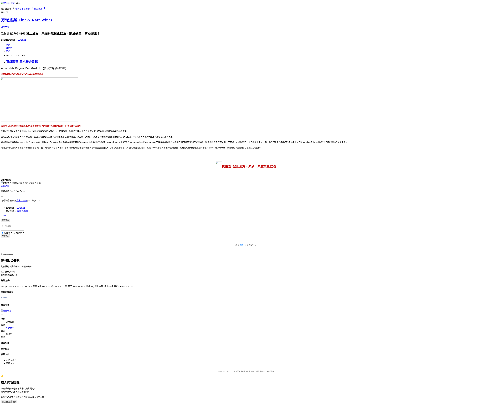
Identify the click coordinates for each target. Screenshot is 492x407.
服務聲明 (270, 371)
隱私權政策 (260, 371)
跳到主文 (5, 27)
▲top (3, 215)
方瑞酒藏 (5, 186)
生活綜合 (22, 40)
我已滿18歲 (6, 402)
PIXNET (227, 371)
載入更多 (5, 220)
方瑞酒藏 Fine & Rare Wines (26, 20)
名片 (8, 51)
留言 (25, 200)
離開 (14, 402)
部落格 (9, 48)
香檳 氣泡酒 (22, 211)
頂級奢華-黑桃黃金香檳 (22, 62)
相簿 (8, 45)
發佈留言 (5, 236)
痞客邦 (19, 200)
